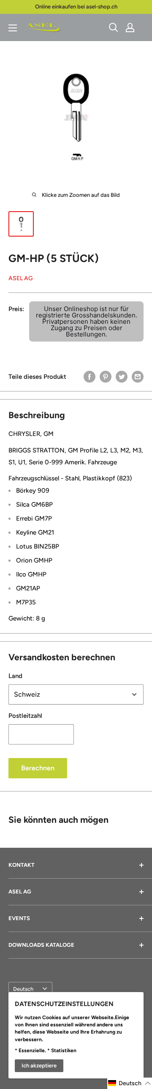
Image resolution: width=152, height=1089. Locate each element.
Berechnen (37, 768)
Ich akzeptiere (39, 1065)
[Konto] (130, 27)
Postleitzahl (25, 716)
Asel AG (20, 278)
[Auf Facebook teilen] (89, 376)
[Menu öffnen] (12, 28)
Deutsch (23, 989)
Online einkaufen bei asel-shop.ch (76, 6)
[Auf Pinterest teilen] (105, 376)
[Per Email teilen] (138, 376)
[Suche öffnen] (113, 27)
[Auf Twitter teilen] (122, 376)
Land (15, 676)
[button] (129, 1083)
